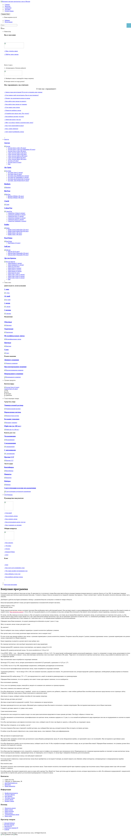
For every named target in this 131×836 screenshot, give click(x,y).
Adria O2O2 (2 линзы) (14, 268)
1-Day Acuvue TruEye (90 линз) (17, 154)
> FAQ (6, 555)
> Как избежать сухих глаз (12, 574)
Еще (9, 164)
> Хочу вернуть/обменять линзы (14, 131)
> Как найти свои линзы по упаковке (15, 104)
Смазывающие (10, 443)
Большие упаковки (11, 419)
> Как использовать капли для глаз (14, 522)
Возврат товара (9, 801)
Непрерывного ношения (13, 374)
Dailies (6, 224)
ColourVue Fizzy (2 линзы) (16, 216)
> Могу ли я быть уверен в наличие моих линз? (18, 122)
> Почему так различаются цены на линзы (17, 98)
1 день (6, 289)
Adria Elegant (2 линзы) (15, 263)
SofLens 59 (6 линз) (14, 251)
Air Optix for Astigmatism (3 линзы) (18, 177)
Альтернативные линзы (12, 814)
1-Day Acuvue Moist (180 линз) (17, 159)
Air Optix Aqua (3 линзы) (15, 172)
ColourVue (8, 208)
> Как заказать (8, 542)
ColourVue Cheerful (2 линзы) (16, 214)
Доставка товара (10, 798)
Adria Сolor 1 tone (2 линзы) (16, 274)
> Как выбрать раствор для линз (14, 116)
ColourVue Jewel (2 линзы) (16, 219)
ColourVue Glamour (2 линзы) (17, 218)
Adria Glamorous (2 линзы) (16, 265)
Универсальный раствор (13, 405)
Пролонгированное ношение (15, 367)
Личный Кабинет (9, 823)
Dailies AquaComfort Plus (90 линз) (18, 231)
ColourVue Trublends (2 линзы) (17, 221)
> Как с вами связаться (11, 128)
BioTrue (7, 191)
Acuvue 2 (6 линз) (13, 160)
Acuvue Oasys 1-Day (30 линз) (17, 148)
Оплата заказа (9, 799)
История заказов (9, 824)
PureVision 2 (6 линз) (14, 243)
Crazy (6, 349)
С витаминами (10, 450)
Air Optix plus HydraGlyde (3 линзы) (18, 179)
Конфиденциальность (11, 793)
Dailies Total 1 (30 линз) (15, 233)
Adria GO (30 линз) (13, 266)
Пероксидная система (12, 412)
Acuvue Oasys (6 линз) (14, 162)
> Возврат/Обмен (9, 552)
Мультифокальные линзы (14, 336)
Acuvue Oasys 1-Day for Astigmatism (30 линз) (21, 149)
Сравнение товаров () (11, 828)
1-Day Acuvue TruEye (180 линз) (17, 156)
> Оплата (7, 548)
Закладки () (8, 826)
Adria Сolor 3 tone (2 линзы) (16, 277)
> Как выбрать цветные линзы (13, 577)
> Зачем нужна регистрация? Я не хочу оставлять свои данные (23, 92)
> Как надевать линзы (11, 516)
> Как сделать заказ (11, 51)
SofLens (7, 246)
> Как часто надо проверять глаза (14, 568)
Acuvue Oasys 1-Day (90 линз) (17, 151)
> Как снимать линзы (10, 519)
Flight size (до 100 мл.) (12, 426)
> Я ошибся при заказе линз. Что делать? (16, 113)
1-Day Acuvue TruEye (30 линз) (17, 152)
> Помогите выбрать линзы (12, 110)
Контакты (8, 784)
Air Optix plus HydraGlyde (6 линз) (18, 180)
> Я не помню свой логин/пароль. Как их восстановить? (21, 95)
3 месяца (7, 310)
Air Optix (7, 167)
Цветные (7, 343)
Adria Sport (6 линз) (14, 273)
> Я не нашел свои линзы (12, 107)
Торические (8, 329)
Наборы (7, 481)
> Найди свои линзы (11, 54)
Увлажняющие (10, 436)
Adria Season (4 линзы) (15, 271)
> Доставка (7, 545)
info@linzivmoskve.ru (11, 783)
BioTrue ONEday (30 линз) (16, 196)
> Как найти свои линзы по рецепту (15, 101)
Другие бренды (10, 258)
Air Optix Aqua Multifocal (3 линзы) (18, 175)
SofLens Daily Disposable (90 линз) (18, 254)
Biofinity (7, 184)
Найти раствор (9, 811)
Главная (6, 829)
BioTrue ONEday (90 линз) (16, 197)
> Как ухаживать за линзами (13, 525)
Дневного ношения (11, 360)
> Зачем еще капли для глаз (12, 119)
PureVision (8, 238)
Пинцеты (7, 474)
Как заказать (8, 796)
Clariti (6, 201)
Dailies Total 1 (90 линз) (15, 234)
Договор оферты (10, 794)
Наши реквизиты (10, 786)
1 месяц (7, 303)
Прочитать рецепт (10, 808)
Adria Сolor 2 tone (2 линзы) (16, 276)
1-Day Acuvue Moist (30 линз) (17, 157)
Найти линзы (9, 809)
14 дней (7, 296)
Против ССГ (9, 457)
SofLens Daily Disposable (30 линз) (18, 253)
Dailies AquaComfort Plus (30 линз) (18, 229)
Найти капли (9, 813)
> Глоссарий (8, 513)
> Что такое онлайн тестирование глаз (15, 571)
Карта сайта (8, 816)
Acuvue (7, 143)
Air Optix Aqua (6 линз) (15, 174)
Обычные (8, 322)
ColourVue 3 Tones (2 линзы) (16, 213)
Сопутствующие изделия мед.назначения (20, 488)
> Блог (6, 564)
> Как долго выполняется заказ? (14, 125)
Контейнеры (9, 467)
